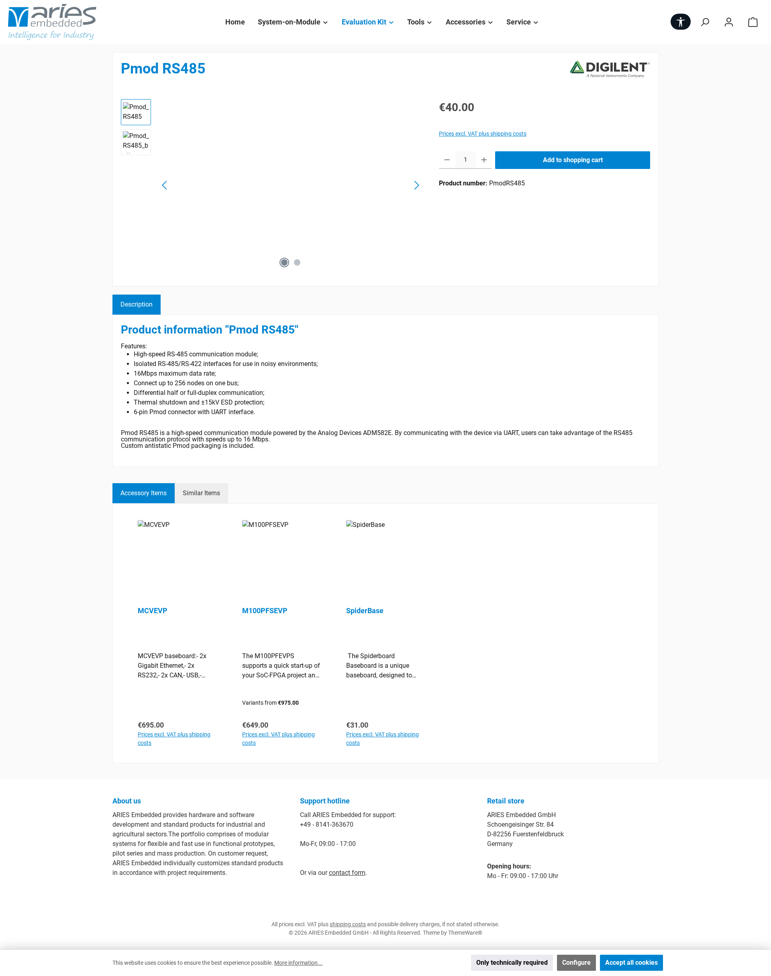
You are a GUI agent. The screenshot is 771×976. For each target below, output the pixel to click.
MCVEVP (152, 610)
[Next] (416, 185)
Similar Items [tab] (201, 493)
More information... (298, 963)
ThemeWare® (465, 932)
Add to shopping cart (573, 160)
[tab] (136, 305)
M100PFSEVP (265, 610)
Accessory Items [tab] (143, 493)
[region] (272, 185)
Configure (576, 962)
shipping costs (348, 924)
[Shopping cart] (753, 22)
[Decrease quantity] (447, 160)
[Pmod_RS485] (290, 185)
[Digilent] (610, 72)
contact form (347, 872)
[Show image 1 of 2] (284, 262)
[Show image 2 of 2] (297, 262)
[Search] (705, 22)
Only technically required (512, 962)
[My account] (729, 22)
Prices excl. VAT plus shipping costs (482, 133)
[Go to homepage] (52, 22)
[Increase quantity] (484, 160)
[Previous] (165, 185)
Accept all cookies (631, 962)
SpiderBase (364, 610)
